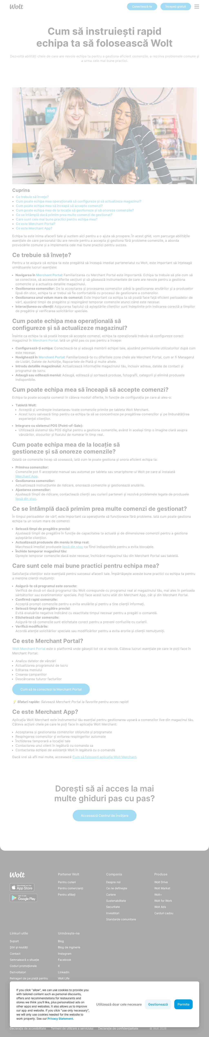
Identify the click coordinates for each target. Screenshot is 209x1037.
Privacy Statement (60, 1018)
